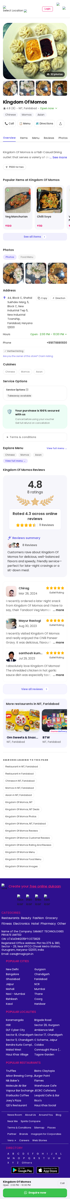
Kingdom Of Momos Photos (20, 816)
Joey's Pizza (13, 1100)
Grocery (51, 918)
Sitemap (39, 1127)
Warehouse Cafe (45, 1086)
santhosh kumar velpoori (31, 653)
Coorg (38, 999)
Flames (39, 1080)
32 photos (57, 74)
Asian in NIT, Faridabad (18, 795)
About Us (30, 1115)
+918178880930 (57, 343)
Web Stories (39, 1140)
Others (27, 1162)
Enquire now (37, 1192)
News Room (14, 1115)
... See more (58, 157)
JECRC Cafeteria (45, 1090)
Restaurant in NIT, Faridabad (21, 766)
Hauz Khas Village (17, 1054)
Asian (39, 371)
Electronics (21, 923)
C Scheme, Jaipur (45, 1040)
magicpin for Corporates (46, 1134)
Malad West (13, 1049)
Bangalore (12, 974)
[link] (17, 207)
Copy (44, 298)
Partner (11, 1134)
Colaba (39, 1045)
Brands (23, 1134)
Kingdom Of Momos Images (21, 866)
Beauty (26, 918)
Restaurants (10, 918)
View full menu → (57, 448)
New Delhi (12, 969)
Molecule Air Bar (16, 1086)
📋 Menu (24, 123)
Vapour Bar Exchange (20, 1090)
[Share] (60, 123)
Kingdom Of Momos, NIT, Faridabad (25, 823)
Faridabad (40, 979)
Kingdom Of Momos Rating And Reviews (28, 845)
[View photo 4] (43, 88)
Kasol (9, 1004)
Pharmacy (48, 923)
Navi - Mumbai (15, 994)
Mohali (10, 989)
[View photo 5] (59, 88)
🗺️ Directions (44, 123)
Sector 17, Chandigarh (48, 1035)
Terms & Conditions (19, 1127)
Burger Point (42, 1076)
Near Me (12, 1121)
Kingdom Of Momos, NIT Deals (22, 809)
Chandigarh (42, 974)
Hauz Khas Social (45, 1105)
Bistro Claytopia (44, 1071)
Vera (10, 1140)
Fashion (38, 918)
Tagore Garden (44, 1054)
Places (51, 1127)
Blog (58, 1115)
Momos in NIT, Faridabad (19, 788)
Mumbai (39, 989)
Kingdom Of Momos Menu (20, 852)
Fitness (6, 923)
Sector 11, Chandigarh (19, 1040)
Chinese (10, 371)
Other (61, 923)
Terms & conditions (23, 437)
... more (58, 610)
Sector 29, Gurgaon (47, 1025)
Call (62, 1183)
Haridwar (40, 1004)
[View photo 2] (10, 88)
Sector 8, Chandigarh (20, 1035)
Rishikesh (12, 999)
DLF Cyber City (15, 1030)
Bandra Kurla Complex (20, 1045)
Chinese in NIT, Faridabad (20, 780)
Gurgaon (40, 969)
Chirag (24, 588)
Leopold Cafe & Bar (46, 1095)
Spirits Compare (31, 1121)
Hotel (35, 923)
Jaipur (10, 984)
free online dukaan (45, 886)
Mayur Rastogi (30, 621)
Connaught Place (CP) (48, 1049)
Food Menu (27, 257)
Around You (46, 1115)
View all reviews (32, 689)
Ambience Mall (44, 1030)
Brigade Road (42, 1020)
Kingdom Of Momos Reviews (21, 830)
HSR (8, 1025)
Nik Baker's (12, 1080)
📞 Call (9, 123)
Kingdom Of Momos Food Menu (23, 859)
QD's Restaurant (16, 1105)
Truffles (11, 1071)
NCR (37, 984)
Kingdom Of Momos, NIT (18, 802)
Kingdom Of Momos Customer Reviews (27, 837)
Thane (38, 994)
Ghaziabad (13, 979)
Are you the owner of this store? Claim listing (28, 356)
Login (47, 9)
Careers (24, 1140)
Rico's (38, 1100)
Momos (25, 371)
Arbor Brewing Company (20, 1076)
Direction (60, 298)
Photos (10, 257)
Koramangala (15, 1020)
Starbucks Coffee (17, 1095)
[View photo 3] (26, 88)
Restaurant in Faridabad (19, 773)
